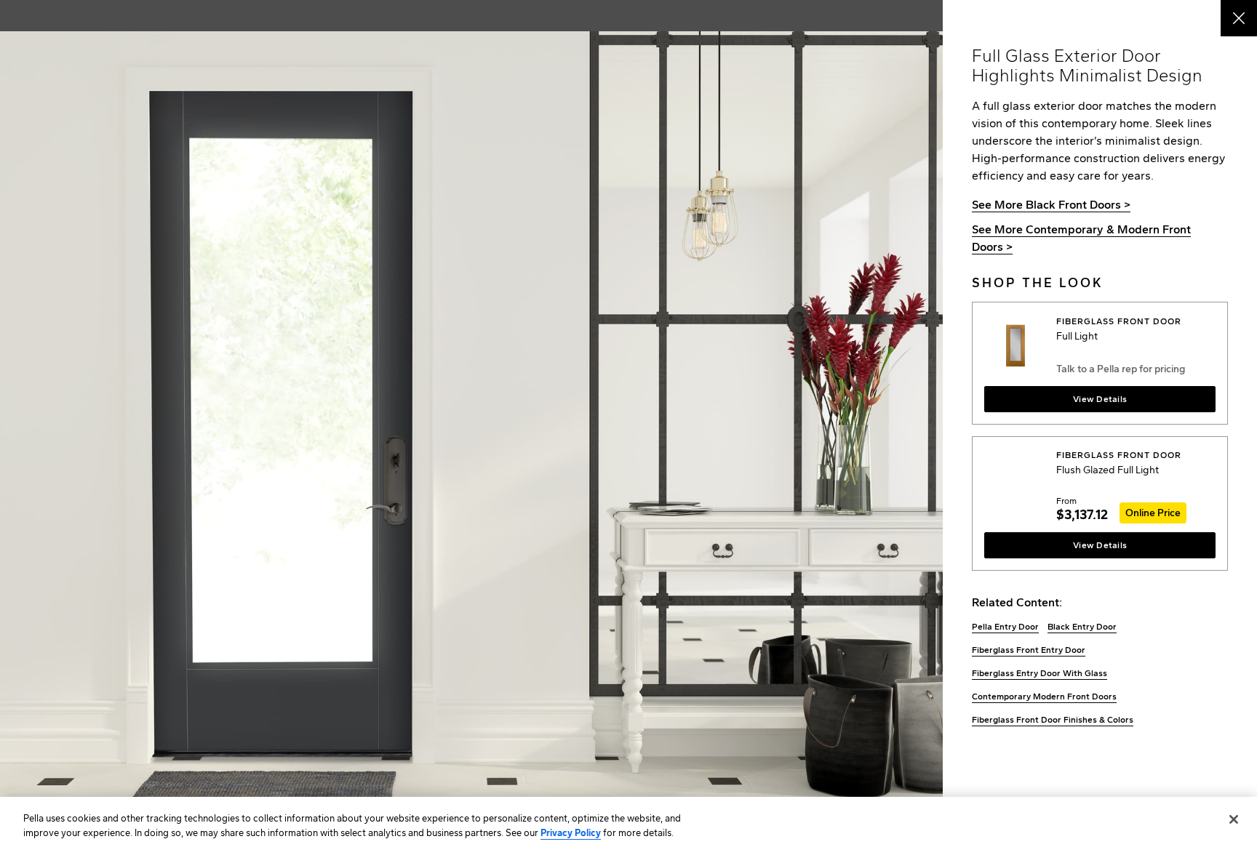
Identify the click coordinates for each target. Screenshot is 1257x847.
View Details (1100, 399)
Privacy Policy (570, 832)
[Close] (1234, 819)
